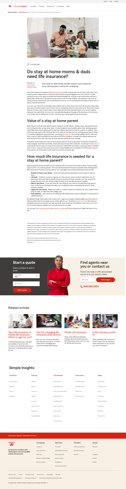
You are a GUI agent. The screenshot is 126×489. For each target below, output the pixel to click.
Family (11, 391)
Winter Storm (102, 416)
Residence (12, 396)
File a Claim (58, 446)
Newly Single (57, 411)
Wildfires (100, 411)
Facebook (95, 446)
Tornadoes (101, 406)
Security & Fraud (29, 474)
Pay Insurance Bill (59, 454)
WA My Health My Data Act (15, 478)
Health (33, 396)
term (79, 201)
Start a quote (22, 290)
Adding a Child (57, 396)
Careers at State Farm (79, 446)
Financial (34, 391)
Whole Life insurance (75, 332)
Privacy (20, 474)
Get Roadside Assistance (61, 450)
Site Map (58, 474)
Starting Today (80, 396)
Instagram (95, 454)
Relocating (56, 416)
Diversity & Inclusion (79, 450)
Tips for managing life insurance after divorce (48, 333)
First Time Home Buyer (60, 391)
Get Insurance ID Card (60, 466)
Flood (99, 391)
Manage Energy (80, 386)
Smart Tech (79, 391)
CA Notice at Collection (30, 478)
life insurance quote (43, 208)
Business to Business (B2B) (43, 458)
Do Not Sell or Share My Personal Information (50, 478)
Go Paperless (58, 462)
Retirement (34, 411)
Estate (33, 386)
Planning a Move (58, 406)
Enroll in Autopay (59, 458)
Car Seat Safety (80, 381)
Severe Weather (102, 401)
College (33, 381)
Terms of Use (40, 474)
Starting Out (57, 381)
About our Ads (12, 474)
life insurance (56, 92)
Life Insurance (35, 406)
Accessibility (50, 474)
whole (85, 201)
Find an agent (105, 280)
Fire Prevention (102, 386)
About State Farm (40, 450)
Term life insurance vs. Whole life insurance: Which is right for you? (20, 335)
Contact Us (39, 446)
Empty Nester (57, 421)
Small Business (35, 416)
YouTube (95, 462)
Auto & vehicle (13, 381)
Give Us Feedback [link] (40, 462)
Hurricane (101, 396)
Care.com (67, 134)
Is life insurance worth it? (104, 333)
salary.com (93, 144)
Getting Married (58, 386)
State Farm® (32, 86)
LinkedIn (95, 458)
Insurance (34, 401)
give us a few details (62, 208)
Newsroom (39, 454)
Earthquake (101, 381)
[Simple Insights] (21, 7)
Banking (11, 386)
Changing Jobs (57, 401)
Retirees (76, 454)
